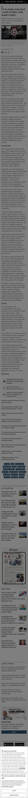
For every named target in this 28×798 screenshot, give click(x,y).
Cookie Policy (22, 768)
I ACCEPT (14, 790)
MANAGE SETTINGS (14, 795)
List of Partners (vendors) (7, 786)
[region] (14, 772)
